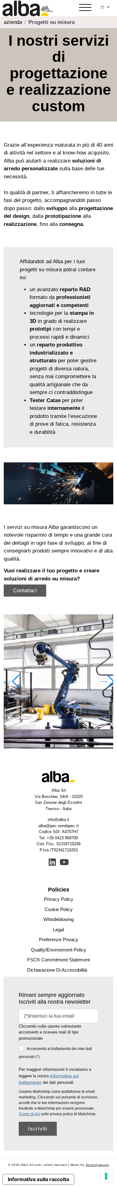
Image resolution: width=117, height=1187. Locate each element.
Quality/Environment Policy (58, 949)
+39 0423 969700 (62, 838)
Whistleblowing (58, 919)
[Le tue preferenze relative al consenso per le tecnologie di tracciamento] (106, 1176)
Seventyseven (97, 1164)
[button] (106, 681)
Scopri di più (29, 1114)
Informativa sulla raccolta (38, 1179)
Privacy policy (58, 899)
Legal (58, 929)
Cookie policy (59, 909)
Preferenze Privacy (58, 939)
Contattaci (25, 591)
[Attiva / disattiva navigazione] (85, 8)
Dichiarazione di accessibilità (57, 970)
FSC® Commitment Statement (58, 959)
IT (102, 7)
